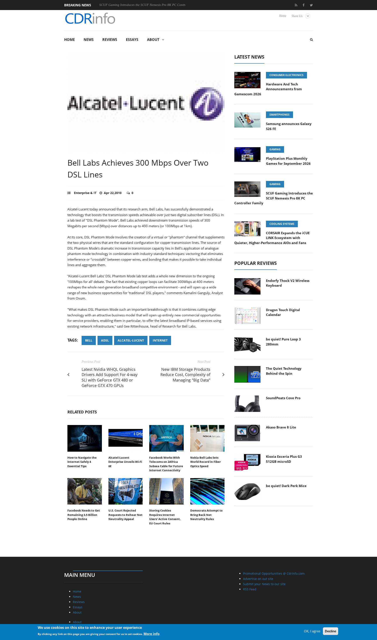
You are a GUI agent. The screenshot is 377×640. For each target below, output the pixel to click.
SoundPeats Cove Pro (283, 398)
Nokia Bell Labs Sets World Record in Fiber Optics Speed (205, 462)
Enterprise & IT (85, 193)
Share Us (296, 16)
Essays (132, 39)
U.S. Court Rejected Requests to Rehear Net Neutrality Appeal (125, 514)
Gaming (275, 149)
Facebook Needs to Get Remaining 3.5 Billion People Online (83, 514)
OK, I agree (312, 631)
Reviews (109, 39)
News (89, 39)
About (153, 39)
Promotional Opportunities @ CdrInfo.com (274, 573)
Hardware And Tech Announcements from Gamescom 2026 (268, 89)
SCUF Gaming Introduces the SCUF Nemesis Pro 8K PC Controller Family (134, 5)
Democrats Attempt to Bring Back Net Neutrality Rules (206, 514)
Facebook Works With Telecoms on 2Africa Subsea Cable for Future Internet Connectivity (166, 464)
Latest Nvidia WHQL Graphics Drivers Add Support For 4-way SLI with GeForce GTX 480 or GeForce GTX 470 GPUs (109, 377)
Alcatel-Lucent (131, 340)
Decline (330, 631)
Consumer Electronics (286, 75)
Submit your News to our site (264, 584)
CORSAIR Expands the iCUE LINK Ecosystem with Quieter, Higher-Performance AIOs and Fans (272, 238)
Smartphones (279, 114)
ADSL (105, 340)
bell (88, 340)
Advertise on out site (258, 579)
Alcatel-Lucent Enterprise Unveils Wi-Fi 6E (125, 462)
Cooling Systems (281, 224)
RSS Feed (249, 589)
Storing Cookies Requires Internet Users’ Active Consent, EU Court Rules (165, 516)
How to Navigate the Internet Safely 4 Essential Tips (82, 462)
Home (282, 15)
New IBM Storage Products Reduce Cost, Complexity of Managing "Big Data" (185, 375)
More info (151, 633)
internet (160, 340)
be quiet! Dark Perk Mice (286, 486)
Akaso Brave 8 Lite (281, 427)
